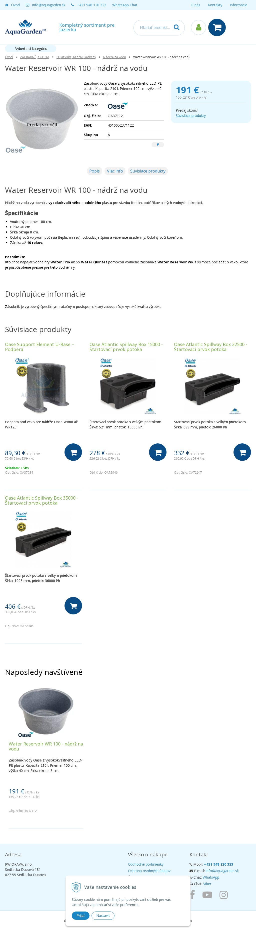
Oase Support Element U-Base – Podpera (39, 346)
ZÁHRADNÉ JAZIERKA (34, 57)
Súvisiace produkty (191, 115)
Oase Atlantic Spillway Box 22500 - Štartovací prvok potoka (210, 346)
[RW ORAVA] (194, 894)
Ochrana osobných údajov (149, 870)
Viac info (115, 171)
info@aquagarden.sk (48, 4)
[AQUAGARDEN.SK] (225, 894)
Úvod (15, 4)
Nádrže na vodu (114, 57)
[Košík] (218, 27)
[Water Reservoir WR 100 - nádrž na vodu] (42, 118)
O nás (195, 4)
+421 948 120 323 (91, 4)
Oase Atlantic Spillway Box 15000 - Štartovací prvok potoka (126, 346)
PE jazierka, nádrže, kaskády (76, 57)
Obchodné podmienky (146, 864)
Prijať (80, 916)
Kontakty (215, 4)
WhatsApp (211, 877)
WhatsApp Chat (124, 4)
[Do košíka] (73, 452)
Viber (207, 883)
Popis (94, 171)
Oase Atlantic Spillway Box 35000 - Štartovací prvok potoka (41, 500)
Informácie (238, 4)
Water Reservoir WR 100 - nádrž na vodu (46, 746)
